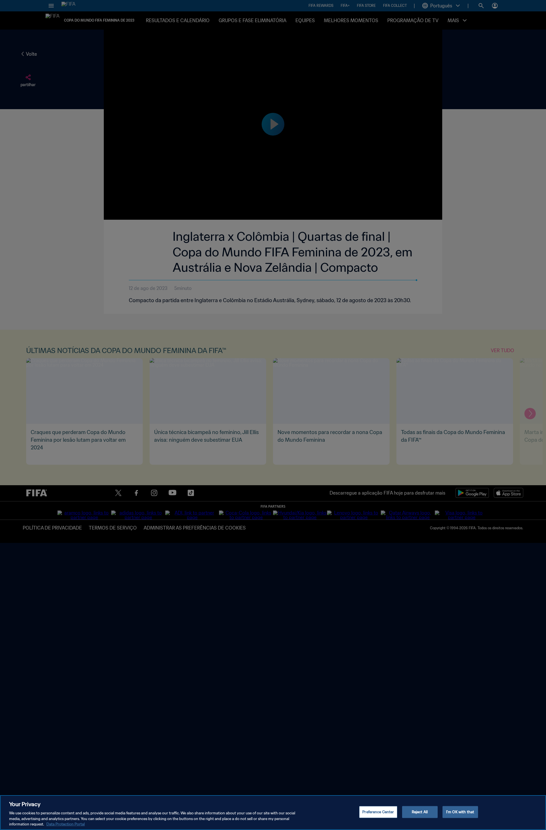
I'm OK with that (460, 812)
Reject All (420, 812)
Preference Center (378, 812)
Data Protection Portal (65, 824)
